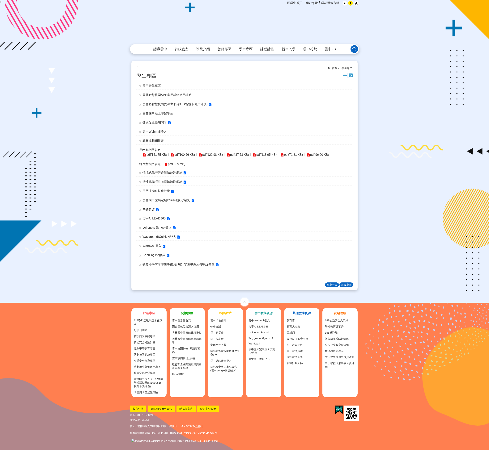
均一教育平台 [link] (295, 344)
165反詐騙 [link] (331, 332)
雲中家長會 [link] (217, 332)
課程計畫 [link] (267, 49)
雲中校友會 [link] (217, 338)
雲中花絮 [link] (310, 49)
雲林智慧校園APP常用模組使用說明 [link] (167, 95)
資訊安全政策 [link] (208, 408)
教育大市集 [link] (293, 326)
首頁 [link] (334, 68)
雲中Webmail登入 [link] (154, 131)
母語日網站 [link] (140, 330)
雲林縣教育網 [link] (330, 3)
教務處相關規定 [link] (153, 140)
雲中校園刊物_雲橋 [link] (183, 358)
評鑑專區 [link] (149, 313)
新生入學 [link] (289, 49)
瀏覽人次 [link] (135, 420)
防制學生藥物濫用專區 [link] (147, 366)
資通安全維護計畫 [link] (144, 342)
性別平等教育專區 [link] (144, 348)
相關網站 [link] (225, 313)
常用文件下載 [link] (218, 344)
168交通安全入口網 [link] (336, 320)
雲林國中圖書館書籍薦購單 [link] (187, 340)
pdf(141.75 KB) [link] (157, 154)
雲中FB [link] (330, 49)
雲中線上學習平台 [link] (259, 358)
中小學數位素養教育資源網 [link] (339, 365)
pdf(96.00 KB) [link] (319, 154)
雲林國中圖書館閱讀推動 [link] (187, 332)
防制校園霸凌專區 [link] (144, 354)
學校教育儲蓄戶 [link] (334, 326)
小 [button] (344, 3)
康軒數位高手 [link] (295, 357)
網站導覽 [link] (312, 3)
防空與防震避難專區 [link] (146, 392)
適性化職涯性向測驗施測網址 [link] (162, 181)
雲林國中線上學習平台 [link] (157, 113)
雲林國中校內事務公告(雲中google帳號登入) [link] (223, 368)
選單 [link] (244, 302)
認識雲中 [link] (160, 49)
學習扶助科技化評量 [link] (156, 191)
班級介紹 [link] (203, 49)
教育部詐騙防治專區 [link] (337, 338)
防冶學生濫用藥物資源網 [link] (339, 357)
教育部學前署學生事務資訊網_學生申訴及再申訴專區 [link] (178, 264)
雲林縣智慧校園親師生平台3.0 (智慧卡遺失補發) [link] (174, 104)
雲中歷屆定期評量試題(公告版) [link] (262, 351)
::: (1, 1)
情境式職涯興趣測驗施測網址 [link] (162, 172)
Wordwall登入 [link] (151, 246)
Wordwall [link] (254, 343)
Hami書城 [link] (178, 374)
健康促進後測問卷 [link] (154, 122)
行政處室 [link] (182, 49)
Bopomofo (350, 75)
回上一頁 (332, 284)
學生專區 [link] (246, 49)
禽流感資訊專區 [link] (334, 350)
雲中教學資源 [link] (263, 313)
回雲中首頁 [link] (294, 3)
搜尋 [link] (354, 49)
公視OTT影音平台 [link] (297, 338)
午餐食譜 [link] (148, 209)
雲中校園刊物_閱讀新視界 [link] (186, 350)
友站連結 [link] (340, 313)
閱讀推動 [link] (187, 313)
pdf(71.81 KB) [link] (293, 154)
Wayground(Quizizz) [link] (261, 338)
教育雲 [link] (291, 320)
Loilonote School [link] (259, 332)
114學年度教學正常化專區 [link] (148, 322)
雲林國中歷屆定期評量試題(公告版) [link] (166, 200)
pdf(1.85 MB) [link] (176, 164)
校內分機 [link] (138, 408)
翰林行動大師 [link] (295, 363)
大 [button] (356, 3)
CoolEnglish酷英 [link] (153, 255)
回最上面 (346, 284)
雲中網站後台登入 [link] (221, 360)
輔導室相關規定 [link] (150, 164)
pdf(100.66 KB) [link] (184, 154)
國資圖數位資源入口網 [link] (185, 326)
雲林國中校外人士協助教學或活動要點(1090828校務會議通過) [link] (148, 382)
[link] (339, 410)
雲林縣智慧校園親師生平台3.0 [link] (225, 352)
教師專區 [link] (224, 49)
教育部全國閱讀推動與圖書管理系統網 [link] (187, 366)
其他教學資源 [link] (302, 313)
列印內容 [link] (345, 75)
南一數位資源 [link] (295, 350)
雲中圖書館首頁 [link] (181, 320)
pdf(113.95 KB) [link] (266, 154)
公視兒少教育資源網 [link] (337, 344)
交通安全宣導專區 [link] (144, 360)
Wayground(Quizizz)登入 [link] (159, 236)
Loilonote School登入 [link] (157, 227)
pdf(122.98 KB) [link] (212, 154)
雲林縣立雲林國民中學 (244, 22)
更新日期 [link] (135, 415)
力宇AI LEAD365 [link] (154, 218)
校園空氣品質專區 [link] (144, 372)
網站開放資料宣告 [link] (161, 408)
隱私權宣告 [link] (186, 408)
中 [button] (350, 3)
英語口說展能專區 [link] (144, 336)
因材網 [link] (291, 332)
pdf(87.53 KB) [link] (239, 154)
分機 (197, 426)
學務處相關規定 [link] (150, 150)
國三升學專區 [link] (151, 85)
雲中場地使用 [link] (218, 320)
